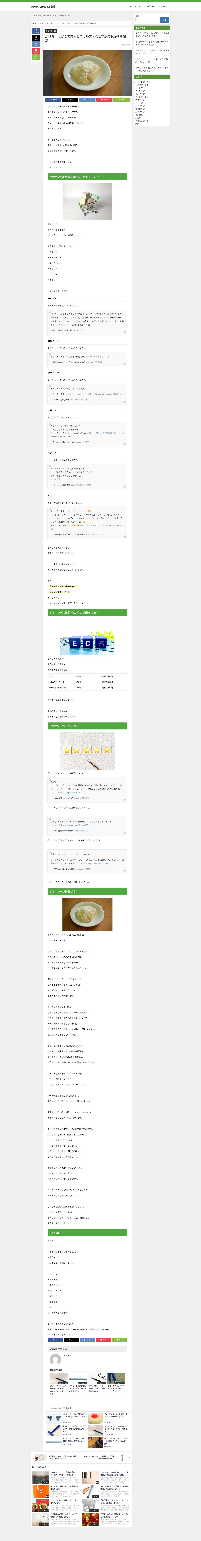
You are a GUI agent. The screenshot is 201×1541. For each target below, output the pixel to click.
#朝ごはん (84, 525)
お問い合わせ (151, 6)
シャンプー (140, 88)
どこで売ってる (51, 31)
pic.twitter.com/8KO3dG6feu (110, 394)
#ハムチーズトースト (77, 511)
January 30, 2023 (82, 400)
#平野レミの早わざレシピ (98, 357)
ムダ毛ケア (140, 112)
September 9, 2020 (95, 534)
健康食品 (139, 115)
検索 (137, 16)
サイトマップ (164, 6)
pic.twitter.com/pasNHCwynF (67, 792)
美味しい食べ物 (141, 121)
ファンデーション (142, 97)
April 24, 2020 (77, 330)
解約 (137, 124)
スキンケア (140, 91)
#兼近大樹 (92, 394)
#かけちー (81, 394)
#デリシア (100, 433)
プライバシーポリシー (136, 6)
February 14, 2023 (82, 831)
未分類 (138, 118)
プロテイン (140, 100)
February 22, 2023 (81, 442)
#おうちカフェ (95, 525)
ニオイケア (140, 94)
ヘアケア (139, 103)
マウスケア (140, 109)
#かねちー (70, 394)
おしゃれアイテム (142, 82)
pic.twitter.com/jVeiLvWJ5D (76, 825)
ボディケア (140, 106)
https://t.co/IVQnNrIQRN (98, 863)
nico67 (127, 45)
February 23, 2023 (81, 798)
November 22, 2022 (93, 362)
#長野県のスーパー (113, 433)
